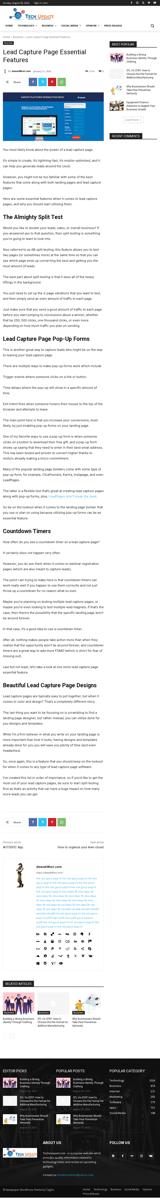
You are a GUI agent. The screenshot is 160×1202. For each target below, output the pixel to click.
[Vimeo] (148, 3)
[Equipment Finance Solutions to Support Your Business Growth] (117, 106)
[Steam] (60, 955)
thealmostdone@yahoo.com (75, 1175)
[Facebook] (131, 3)
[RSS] (75, 947)
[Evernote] (82, 933)
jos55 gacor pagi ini (81, 917)
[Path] (45, 947)
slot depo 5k (53, 904)
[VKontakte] (90, 955)
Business (18, 37)
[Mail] (82, 940)
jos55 (39, 922)
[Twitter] (143, 3)
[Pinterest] (52, 82)
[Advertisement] (108, 14)
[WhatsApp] (62, 82)
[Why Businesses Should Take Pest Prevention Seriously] (88, 1003)
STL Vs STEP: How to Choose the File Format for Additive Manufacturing (53, 1022)
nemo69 (65, 909)
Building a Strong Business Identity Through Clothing (141, 58)
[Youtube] (154, 3)
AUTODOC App (13, 847)
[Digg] (67, 933)
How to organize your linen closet (81, 847)
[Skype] (89, 947)
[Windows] (37, 962)
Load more (132, 120)
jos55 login (51, 917)
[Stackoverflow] (52, 955)
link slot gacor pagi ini (48, 878)
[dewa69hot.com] (5, 71)
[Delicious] (52, 933)
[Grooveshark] (52, 940)
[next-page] (12, 1035)
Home (6, 37)
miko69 (85, 909)
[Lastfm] (67, 940)
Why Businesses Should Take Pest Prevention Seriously (86, 1022)
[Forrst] (45, 940)
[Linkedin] (75, 940)
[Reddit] (67, 947)
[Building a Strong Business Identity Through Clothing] (18, 1003)
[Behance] (37, 933)
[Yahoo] (53, 962)
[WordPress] (45, 962)
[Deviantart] (59, 933)
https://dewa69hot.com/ (49, 872)
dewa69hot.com (21, 71)
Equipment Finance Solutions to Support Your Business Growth (140, 106)
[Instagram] (137, 3)
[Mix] (89, 940)
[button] (152, 26)
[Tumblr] (68, 955)
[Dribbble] (74, 933)
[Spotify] (45, 955)
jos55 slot (63, 917)
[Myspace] (38, 947)
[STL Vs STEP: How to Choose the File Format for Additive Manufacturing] (53, 1003)
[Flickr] (37, 940)
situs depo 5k (70, 891)
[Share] (82, 947)
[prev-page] (5, 1035)
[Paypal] (52, 947)
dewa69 (41, 913)
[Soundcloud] (38, 955)
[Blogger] (45, 933)
